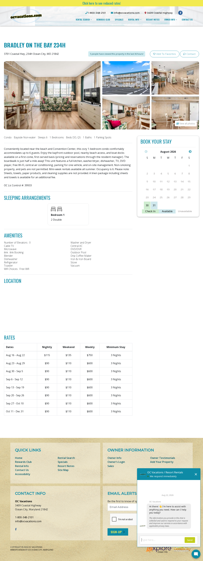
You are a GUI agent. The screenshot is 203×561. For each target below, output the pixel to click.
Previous (146, 151)
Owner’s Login (116, 462)
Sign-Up (116, 532)
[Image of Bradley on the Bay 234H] (52, 95)
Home (18, 458)
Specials (119, 19)
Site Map (63, 470)
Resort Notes (153, 19)
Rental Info (134, 19)
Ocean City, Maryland (42, 549)
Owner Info (170, 19)
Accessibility (22, 474)
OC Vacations (23, 501)
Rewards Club (103, 19)
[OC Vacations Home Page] (26, 16)
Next (190, 151)
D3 (29, 549)
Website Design (17, 549)
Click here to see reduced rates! (101, 3)
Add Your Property (162, 462)
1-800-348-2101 (24, 517)
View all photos (187, 123)
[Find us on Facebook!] (180, 12)
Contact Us (187, 19)
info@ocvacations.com (28, 521)
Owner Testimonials (162, 458)
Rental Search (83, 19)
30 (147, 205)
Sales (111, 466)
